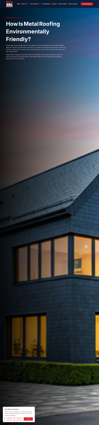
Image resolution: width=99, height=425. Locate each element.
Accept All (28, 419)
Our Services (34, 4)
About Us (24, 4)
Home (18, 4)
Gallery (54, 4)
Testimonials (46, 4)
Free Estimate (62, 4)
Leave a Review (72, 4)
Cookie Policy (12, 415)
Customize (9, 419)
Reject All (19, 419)
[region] (19, 414)
